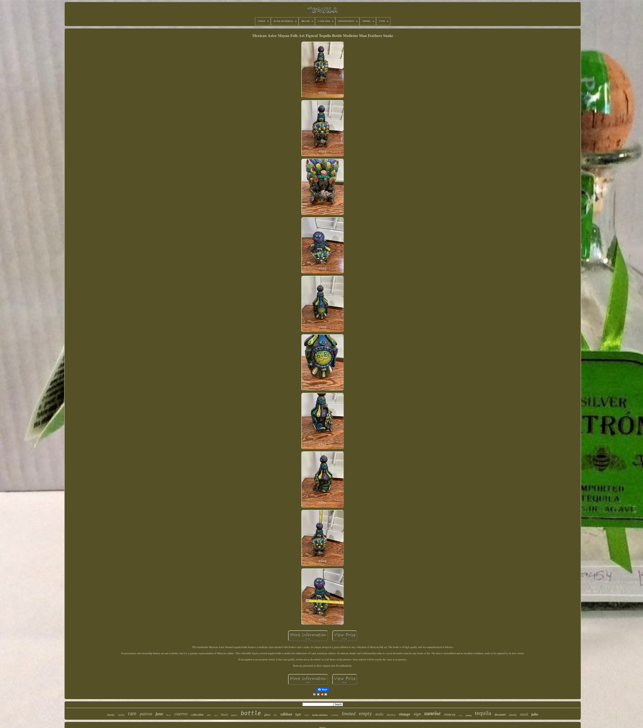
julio (534, 714)
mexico (391, 714)
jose (159, 713)
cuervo (181, 713)
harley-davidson (320, 715)
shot (209, 715)
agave (234, 715)
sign (417, 713)
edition (286, 714)
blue (275, 715)
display (111, 714)
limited (348, 713)
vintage (404, 714)
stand (524, 714)
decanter (500, 714)
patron (146, 713)
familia (513, 714)
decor (168, 715)
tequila (483, 713)
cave (460, 715)
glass (267, 714)
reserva (449, 714)
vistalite (334, 714)
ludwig (469, 715)
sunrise (432, 713)
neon (306, 715)
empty (365, 713)
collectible (197, 714)
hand (216, 715)
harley (121, 714)
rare (132, 713)
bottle (251, 713)
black (224, 714)
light (298, 714)
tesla (379, 714)
